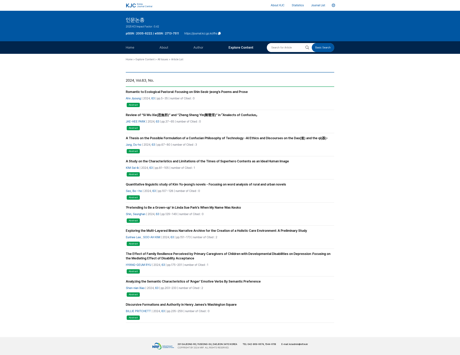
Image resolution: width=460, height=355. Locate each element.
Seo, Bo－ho (134, 191)
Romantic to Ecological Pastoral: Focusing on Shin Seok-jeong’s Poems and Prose (187, 92)
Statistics (298, 5)
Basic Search (323, 47)
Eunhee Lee (133, 237)
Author (198, 47)
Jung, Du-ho (133, 144)
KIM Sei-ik (132, 168)
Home (130, 47)
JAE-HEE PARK (135, 121)
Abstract (133, 105)
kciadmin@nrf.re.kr (298, 344)
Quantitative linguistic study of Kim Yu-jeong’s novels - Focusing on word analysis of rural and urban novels (206, 184)
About (163, 47)
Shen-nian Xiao (135, 288)
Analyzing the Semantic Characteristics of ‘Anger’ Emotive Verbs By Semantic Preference (193, 281)
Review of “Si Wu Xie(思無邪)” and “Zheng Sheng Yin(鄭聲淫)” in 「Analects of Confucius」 (191, 115)
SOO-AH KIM (151, 237)
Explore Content (241, 47)
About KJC (277, 5)
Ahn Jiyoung (133, 98)
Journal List (318, 5)
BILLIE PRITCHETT (138, 311)
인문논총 (135, 20)
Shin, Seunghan (135, 214)
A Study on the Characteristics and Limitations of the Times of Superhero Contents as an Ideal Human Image (207, 161)
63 (153, 98)
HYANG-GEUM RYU (138, 265)
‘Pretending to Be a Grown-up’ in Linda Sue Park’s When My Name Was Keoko (183, 207)
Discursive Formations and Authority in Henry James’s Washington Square (181, 304)
